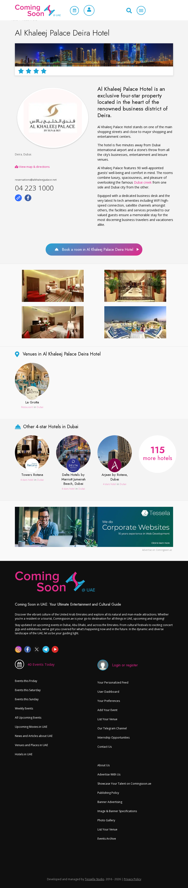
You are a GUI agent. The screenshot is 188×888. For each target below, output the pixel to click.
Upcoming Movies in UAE (31, 727)
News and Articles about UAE (34, 736)
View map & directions (34, 167)
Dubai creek (143, 182)
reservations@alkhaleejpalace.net (36, 179)
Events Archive (106, 839)
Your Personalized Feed (112, 682)
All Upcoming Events (28, 718)
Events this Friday (26, 681)
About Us (103, 765)
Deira (18, 154)
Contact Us (104, 747)
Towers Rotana (32, 475)
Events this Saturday (28, 690)
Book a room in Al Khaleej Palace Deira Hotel (95, 249)
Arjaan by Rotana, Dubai (115, 477)
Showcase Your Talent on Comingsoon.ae (124, 784)
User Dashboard (108, 692)
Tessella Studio (94, 879)
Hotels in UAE (23, 754)
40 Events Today (41, 664)
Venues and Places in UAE (31, 745)
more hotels (157, 452)
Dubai (27, 154)
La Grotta (32, 402)
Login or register (125, 665)
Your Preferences (108, 701)
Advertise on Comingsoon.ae (157, 550)
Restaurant (27, 407)
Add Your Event (107, 710)
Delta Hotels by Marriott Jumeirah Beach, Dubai (73, 479)
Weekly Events (24, 708)
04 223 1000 (34, 188)
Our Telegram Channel (112, 728)
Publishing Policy (108, 793)
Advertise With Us (108, 774)
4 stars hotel (26, 479)
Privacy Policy (132, 879)
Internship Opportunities (113, 737)
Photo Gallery (106, 820)
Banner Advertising (109, 802)
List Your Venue (107, 719)
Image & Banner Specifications (117, 811)
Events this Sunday (27, 699)
